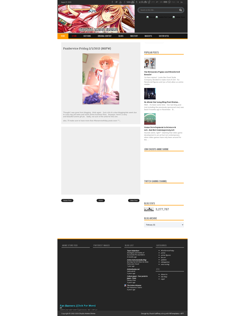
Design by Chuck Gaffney (151, 313)
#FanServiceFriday (167, 250)
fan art (163, 257)
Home (63, 36)
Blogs (121, 36)
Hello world (131, 271)
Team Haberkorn (133, 251)
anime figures (166, 255)
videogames (165, 262)
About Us (164, 274)
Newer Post (67, 200)
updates (164, 260)
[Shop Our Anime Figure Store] (179, 17)
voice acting (165, 264)
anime (163, 253)
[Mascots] (151, 17)
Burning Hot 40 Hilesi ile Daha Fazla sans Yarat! (137, 263)
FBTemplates (174, 313)
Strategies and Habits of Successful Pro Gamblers (136, 254)
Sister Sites (164, 36)
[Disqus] (100, 160)
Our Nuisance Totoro (134, 287)
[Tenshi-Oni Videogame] (164, 17)
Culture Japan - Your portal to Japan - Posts (137, 277)
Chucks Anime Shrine (87, 313)
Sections (87, 36)
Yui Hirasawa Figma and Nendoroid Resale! (162, 73)
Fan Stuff (134, 36)
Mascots (148, 36)
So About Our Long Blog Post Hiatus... (161, 102)
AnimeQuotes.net (133, 269)
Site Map (164, 277)
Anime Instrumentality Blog (136, 260)
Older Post (133, 200)
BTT (182, 313)
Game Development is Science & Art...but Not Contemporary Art (160, 128)
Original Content (105, 36)
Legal (163, 279)
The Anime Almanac (134, 285)
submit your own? (66, 310)
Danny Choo (131, 280)
